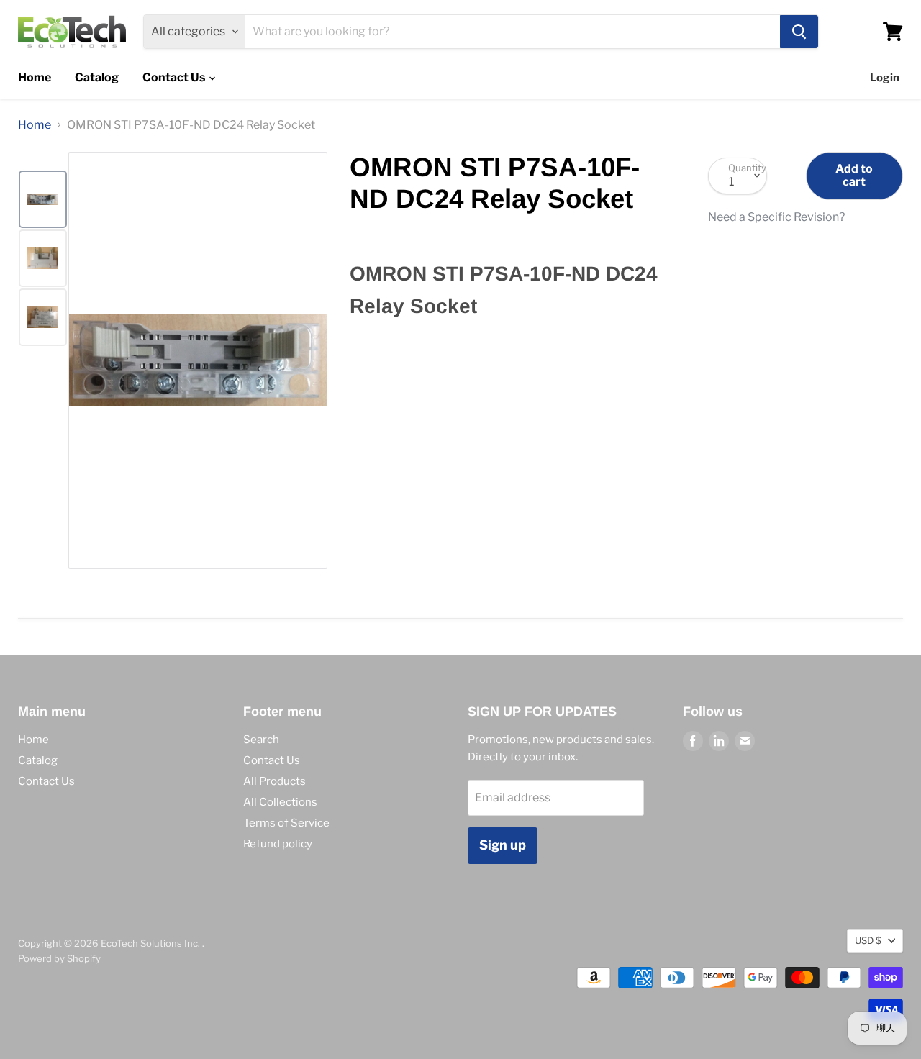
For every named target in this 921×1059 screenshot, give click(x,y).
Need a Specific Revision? (776, 217)
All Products (274, 781)
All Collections (280, 802)
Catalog (97, 77)
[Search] (799, 31)
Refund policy (277, 843)
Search (261, 739)
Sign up (502, 845)
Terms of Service (286, 823)
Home (34, 77)
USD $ (868, 940)
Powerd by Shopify (59, 958)
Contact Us (174, 77)
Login (884, 77)
